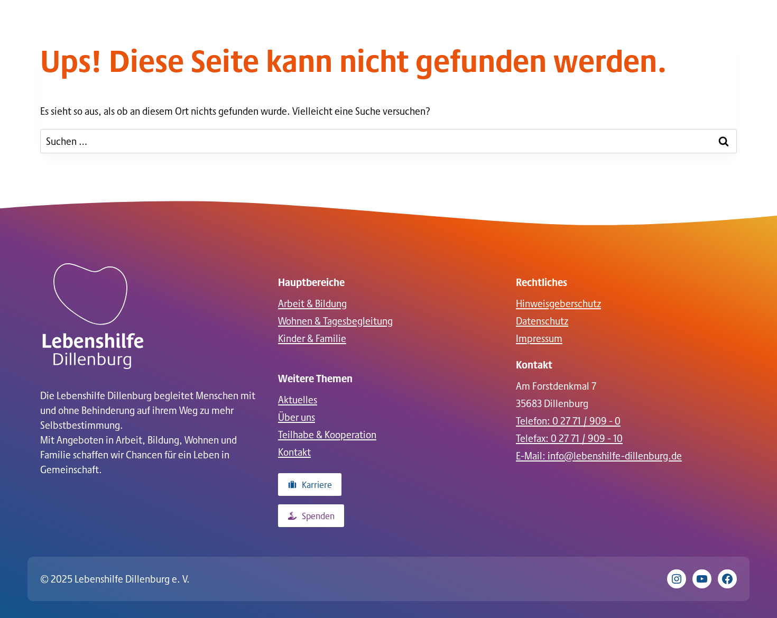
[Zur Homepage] (93, 316)
